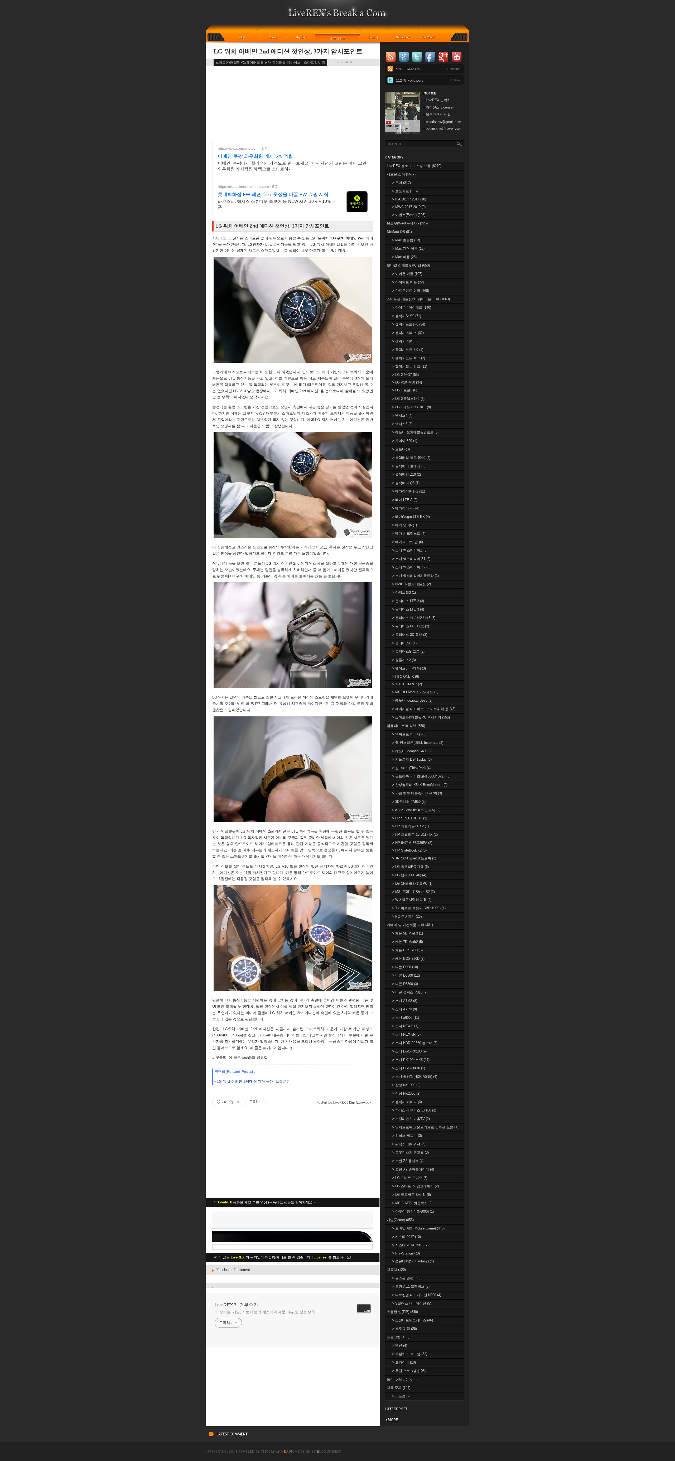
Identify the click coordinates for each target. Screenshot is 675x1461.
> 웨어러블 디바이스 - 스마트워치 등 (423, 709)
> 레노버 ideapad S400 (412, 751)
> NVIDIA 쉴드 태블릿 (411, 584)
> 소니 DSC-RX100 (409, 1051)
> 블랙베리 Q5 (406, 483)
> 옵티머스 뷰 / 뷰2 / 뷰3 (413, 618)
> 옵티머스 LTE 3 (408, 609)
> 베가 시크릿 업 (407, 542)
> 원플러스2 (404, 660)
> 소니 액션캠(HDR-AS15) (414, 1077)
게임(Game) (400, 1220)
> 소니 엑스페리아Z (409, 550)
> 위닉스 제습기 (407, 1136)
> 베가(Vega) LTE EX (411, 517)
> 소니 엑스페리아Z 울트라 (415, 576)
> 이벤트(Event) (408, 215)
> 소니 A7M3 (404, 1001)
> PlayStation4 (406, 1253)
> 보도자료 (405, 191)
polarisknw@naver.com (443, 128)
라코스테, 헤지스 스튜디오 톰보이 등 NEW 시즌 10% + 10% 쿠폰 (277, 204)
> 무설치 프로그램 (409, 1354)
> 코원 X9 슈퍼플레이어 (413, 1169)
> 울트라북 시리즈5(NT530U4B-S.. (421, 776)
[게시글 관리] (237, 1102)
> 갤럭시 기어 (405, 341)
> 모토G (401, 449)
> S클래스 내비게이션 (411, 1303)
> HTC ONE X (405, 676)
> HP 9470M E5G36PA (412, 843)
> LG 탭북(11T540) (409, 875)
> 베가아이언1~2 (408, 491)
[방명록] (431, 37)
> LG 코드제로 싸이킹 (411, 1195)
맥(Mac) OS (399, 232)
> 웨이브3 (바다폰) (409, 668)
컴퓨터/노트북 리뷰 (406, 726)
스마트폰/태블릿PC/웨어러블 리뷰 (418, 299)
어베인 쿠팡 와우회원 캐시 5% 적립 (255, 156)
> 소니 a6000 (405, 1018)
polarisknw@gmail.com (443, 122)
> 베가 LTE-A (404, 500)
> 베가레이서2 (405, 508)
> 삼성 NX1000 (406, 1085)
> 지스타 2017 (406, 1237)
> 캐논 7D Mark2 (407, 942)
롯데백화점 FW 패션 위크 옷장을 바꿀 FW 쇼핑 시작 (273, 194)
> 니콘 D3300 (405, 984)
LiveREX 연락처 (438, 100)
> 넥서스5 (402, 424)
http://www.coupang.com (238, 148)
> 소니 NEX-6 (405, 1026)
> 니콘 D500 (405, 967)
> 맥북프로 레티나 (408, 734)
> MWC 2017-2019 (409, 207)
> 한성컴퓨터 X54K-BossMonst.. (419, 785)
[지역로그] (374, 37)
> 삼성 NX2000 (406, 1093)
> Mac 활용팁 (406, 240)
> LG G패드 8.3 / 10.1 (411, 407)
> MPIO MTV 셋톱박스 (412, 1203)
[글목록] (337, 37)
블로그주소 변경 (438, 115)
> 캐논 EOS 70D (407, 950)
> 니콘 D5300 (406, 975)
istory (268, 1451)
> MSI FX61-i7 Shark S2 (413, 892)
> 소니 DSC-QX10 (408, 1068)
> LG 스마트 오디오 (409, 1178)
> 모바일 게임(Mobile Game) (418, 1228)
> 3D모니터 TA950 (409, 802)
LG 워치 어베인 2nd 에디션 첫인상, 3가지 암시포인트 (288, 51)
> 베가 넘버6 (404, 525)
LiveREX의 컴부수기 (236, 1304)
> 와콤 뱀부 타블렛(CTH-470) (417, 793)
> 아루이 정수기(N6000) (413, 1211)
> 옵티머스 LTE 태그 (410, 626)
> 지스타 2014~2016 (410, 1245)
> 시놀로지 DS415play (412, 759)
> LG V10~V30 (407, 382)
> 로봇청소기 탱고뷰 (410, 1152)
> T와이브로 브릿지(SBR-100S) (419, 908)
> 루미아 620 (404, 441)
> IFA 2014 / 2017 (409, 199)
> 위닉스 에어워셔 (408, 1144)
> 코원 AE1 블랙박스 (411, 1286)
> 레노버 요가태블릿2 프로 (415, 432)
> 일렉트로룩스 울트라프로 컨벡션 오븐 (425, 1127)
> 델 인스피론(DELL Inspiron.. (417, 743)
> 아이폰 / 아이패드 (411, 307)
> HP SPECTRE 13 (409, 818)
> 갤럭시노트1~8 (408, 324)
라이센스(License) (440, 107)
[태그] (302, 37)
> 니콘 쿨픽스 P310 (409, 992)
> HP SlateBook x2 (409, 850)
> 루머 (401, 183)
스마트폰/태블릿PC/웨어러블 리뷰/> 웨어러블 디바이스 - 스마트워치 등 (270, 63)
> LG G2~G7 (405, 375)
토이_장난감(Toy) (402, 1379)
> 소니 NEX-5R (406, 1034)
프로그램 (398, 1337)
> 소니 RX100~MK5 (411, 1060)
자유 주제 (398, 1388)
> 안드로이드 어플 (410, 291)
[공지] (276, 37)
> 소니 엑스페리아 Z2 (411, 567)
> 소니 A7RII (404, 1009)
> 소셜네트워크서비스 (412, 1320)
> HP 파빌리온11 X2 (410, 826)
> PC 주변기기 (407, 916)
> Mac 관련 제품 (408, 248)
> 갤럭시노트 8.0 (407, 350)
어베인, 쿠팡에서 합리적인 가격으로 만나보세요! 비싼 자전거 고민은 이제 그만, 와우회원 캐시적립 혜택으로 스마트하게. (293, 166)
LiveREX (213, 1451)
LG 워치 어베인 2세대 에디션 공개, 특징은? (253, 1081)
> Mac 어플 (404, 257)
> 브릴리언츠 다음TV (411, 1119)
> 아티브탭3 (404, 592)
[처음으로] (337, 16)
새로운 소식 (401, 174)
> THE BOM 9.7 (407, 684)
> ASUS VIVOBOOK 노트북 (416, 810)
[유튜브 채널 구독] (402, 133)
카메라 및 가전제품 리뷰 (410, 925)
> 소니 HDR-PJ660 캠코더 (414, 1043)
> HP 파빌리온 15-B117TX (415, 835)
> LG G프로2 (404, 390)
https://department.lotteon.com (243, 186)
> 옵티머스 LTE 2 (408, 601)
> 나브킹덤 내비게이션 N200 (416, 1295)
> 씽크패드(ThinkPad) (411, 768)
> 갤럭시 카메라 (407, 1102)
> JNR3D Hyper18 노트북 (414, 858)
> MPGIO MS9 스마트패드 (415, 692)
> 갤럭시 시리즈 (408, 333)
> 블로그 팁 (404, 1329)
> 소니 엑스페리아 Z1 (411, 559)
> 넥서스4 (402, 415)
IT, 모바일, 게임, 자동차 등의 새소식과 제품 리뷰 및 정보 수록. (265, 1312)
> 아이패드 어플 (408, 282)
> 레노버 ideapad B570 (412, 700)
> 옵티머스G (404, 643)
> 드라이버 (404, 1362)
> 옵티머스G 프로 (408, 651)
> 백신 (399, 1345)
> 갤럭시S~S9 (406, 316)
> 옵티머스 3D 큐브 (409, 635)
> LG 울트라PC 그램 (410, 867)
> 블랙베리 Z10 (406, 474)
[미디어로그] (404, 37)
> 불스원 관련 (406, 1278)
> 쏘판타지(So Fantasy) (413, 1261)
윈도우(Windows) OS (407, 223)
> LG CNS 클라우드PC (412, 884)
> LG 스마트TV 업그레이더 (415, 1186)
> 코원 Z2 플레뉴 (407, 1161)
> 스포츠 (402, 1396)
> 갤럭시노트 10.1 (408, 358)
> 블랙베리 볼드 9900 (411, 458)
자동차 (396, 1270)
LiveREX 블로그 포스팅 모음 (414, 166)
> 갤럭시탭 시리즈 (409, 366)
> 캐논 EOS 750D (408, 959)
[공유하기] (231, 1102)
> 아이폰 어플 (407, 274)
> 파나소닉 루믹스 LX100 (414, 1110)
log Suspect (329, 1451)
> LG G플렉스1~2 (408, 399)
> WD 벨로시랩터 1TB (411, 900)
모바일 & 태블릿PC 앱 (408, 265)
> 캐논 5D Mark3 (407, 933)
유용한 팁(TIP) (402, 1312)
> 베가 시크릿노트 (408, 533)
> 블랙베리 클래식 (408, 466)
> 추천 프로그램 (409, 1371)
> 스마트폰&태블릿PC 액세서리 (421, 717)
